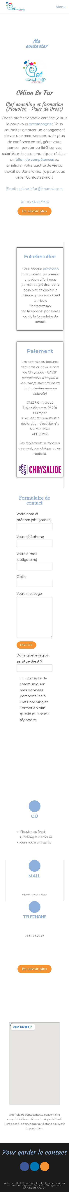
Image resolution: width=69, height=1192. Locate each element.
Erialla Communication (50, 1183)
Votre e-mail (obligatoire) (27, 557)
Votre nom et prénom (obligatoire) (34, 517)
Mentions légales (20, 1185)
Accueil (8, 1183)
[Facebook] (24, 1166)
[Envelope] (44, 1166)
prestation (51, 269)
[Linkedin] (34, 1166)
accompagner (41, 124)
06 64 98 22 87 (38, 202)
